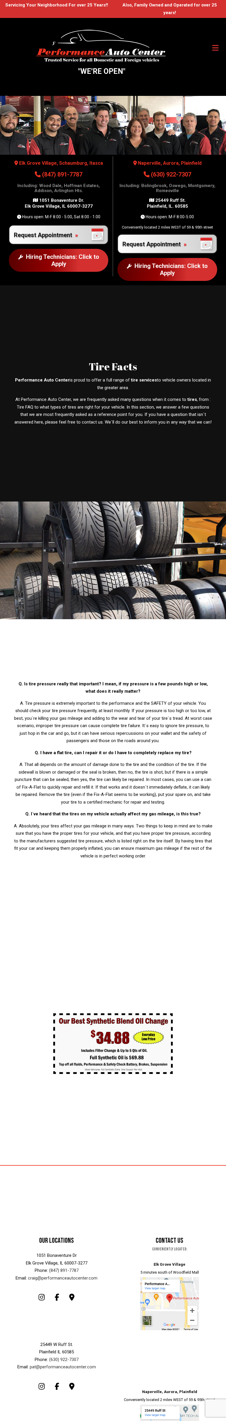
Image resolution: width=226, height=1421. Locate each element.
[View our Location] (169, 1303)
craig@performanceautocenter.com (62, 1278)
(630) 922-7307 (170, 174)
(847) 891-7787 (61, 174)
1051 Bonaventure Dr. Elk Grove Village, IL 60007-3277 (59, 203)
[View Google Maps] (72, 1298)
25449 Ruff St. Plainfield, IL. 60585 (167, 203)
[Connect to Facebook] (57, 1298)
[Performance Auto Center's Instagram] (41, 1298)
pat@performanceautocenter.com (63, 1367)
